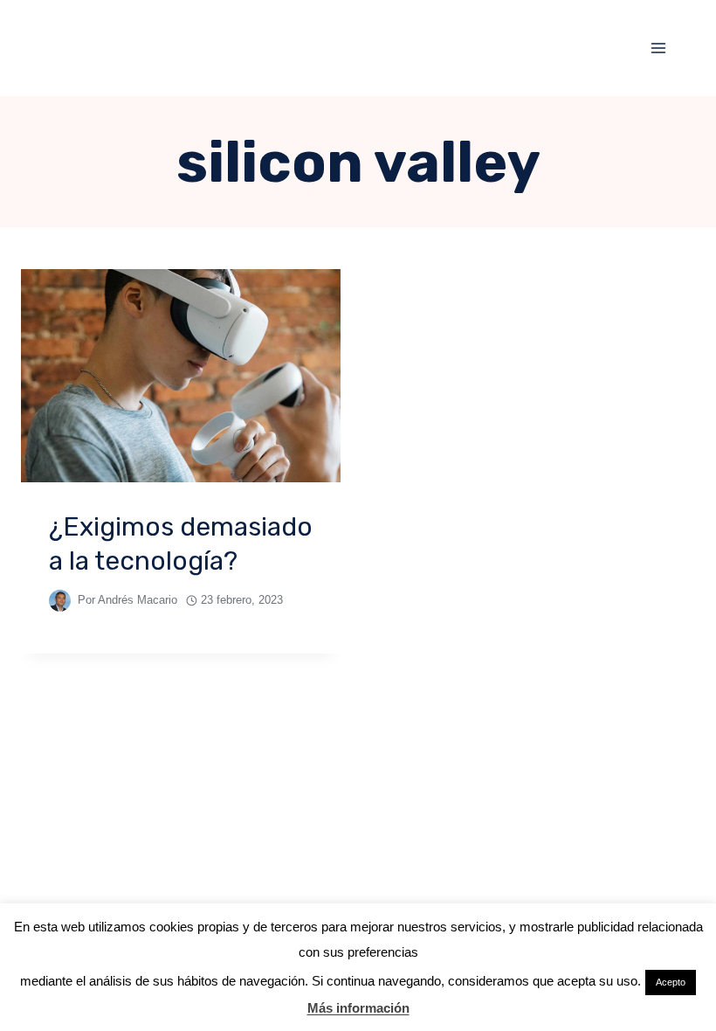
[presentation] (181, 375)
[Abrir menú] (658, 47)
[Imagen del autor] (60, 601)
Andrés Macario (137, 599)
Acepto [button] (670, 982)
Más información (358, 1007)
